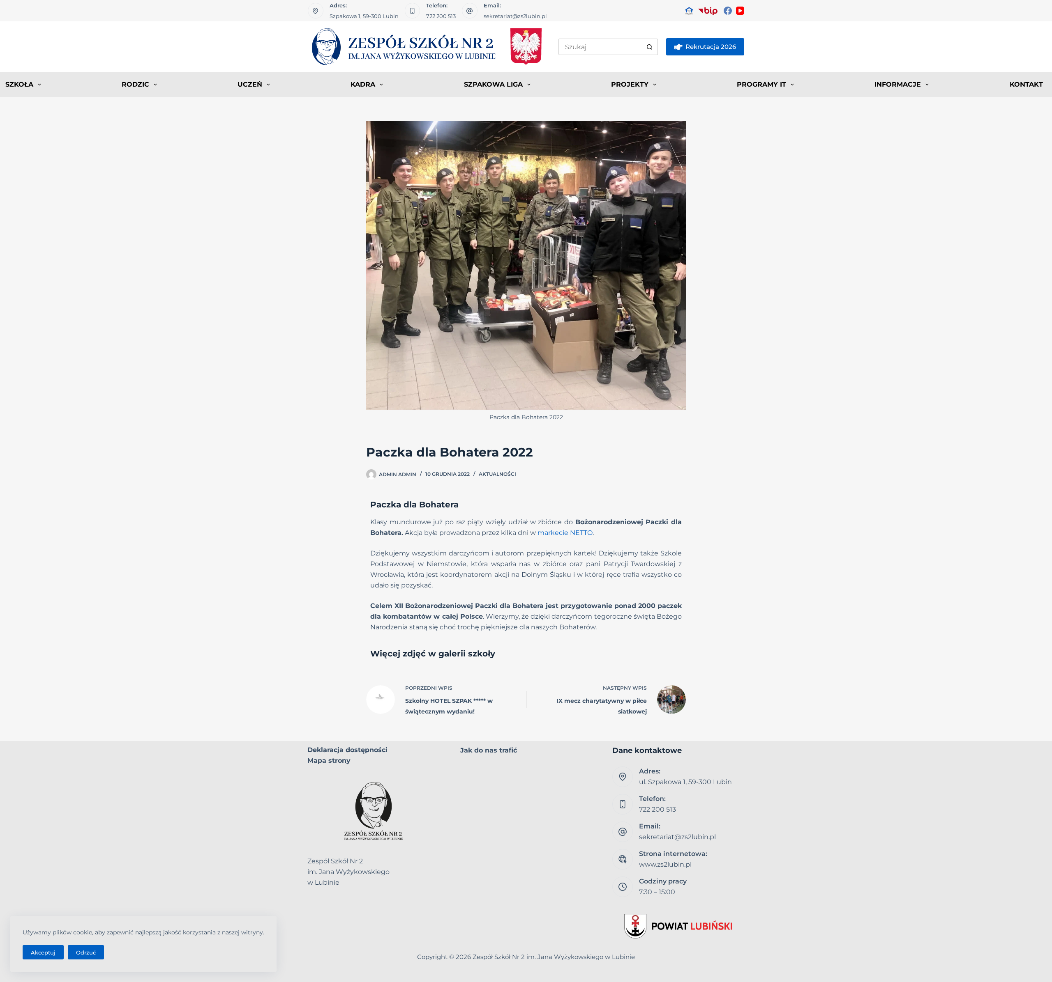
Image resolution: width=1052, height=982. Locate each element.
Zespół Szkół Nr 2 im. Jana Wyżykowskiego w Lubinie (554, 957)
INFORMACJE (897, 84)
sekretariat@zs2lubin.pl (515, 16)
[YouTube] (740, 11)
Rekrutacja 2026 (710, 46)
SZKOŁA (19, 84)
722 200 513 (441, 16)
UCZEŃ (250, 84)
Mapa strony (329, 760)
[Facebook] (728, 11)
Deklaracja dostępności (347, 750)
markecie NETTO (565, 533)
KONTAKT (1026, 84)
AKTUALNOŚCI (497, 474)
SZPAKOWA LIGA (493, 84)
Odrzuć (86, 952)
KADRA (363, 84)
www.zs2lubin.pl (665, 864)
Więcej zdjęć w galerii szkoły (432, 653)
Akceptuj (43, 952)
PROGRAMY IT (761, 84)
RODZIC (135, 84)
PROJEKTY (629, 84)
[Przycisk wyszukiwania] (649, 47)
